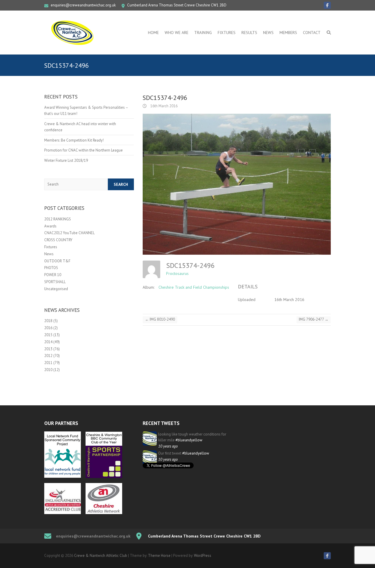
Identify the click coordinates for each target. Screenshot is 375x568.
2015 (48, 334)
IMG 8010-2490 (160, 319)
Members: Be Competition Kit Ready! (74, 140)
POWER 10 (52, 274)
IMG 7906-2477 (313, 319)
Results (249, 32)
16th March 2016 (163, 105)
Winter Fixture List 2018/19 (66, 160)
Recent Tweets (161, 423)
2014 (48, 341)
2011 (48, 362)
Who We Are (176, 32)
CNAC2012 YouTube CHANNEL (69, 232)
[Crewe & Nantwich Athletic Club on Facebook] (327, 5)
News (268, 32)
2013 (48, 348)
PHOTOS (51, 267)
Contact (312, 32)
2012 (48, 355)
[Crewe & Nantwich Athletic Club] (73, 32)
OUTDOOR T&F (57, 261)
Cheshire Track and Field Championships (193, 287)
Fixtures (227, 32)
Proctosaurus (177, 273)
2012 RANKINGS (57, 219)
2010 (48, 369)
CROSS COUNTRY (58, 239)
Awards (50, 226)
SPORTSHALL (55, 281)
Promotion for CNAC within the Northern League (83, 150)
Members (288, 32)
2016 (48, 327)
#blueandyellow (188, 440)
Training (203, 32)
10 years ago (168, 446)
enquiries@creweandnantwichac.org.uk (83, 5)
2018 (48, 320)
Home (153, 32)
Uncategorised (56, 288)
